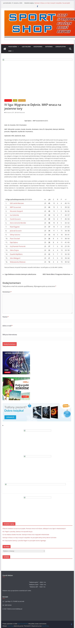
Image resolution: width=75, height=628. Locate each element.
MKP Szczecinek (15, 207)
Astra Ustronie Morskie (18, 223)
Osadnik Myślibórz (16, 254)
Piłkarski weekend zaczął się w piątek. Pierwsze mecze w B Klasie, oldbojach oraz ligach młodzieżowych (34, 528)
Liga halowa (26, 46)
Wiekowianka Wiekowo (18, 262)
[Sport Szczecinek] (5, 49)
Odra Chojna (14, 250)
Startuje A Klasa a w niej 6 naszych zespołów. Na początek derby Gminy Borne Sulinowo (52, 4)
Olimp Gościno (15, 235)
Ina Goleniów (14, 215)
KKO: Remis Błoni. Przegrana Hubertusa (56, 274)
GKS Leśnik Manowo (17, 203)
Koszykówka (38, 46)
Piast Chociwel (15, 239)
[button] (18, 46)
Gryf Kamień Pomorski (17, 246)
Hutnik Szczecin (15, 219)
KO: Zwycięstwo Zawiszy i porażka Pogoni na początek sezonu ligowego (24, 540)
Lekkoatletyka (60, 46)
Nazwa (6, 317)
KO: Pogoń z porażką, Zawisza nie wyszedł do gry (17, 531)
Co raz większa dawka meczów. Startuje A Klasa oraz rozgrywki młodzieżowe (26, 534)
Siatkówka (48, 46)
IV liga (15, 100)
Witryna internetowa (10, 335)
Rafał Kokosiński (21, 112)
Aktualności (8, 100)
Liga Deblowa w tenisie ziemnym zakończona (20, 274)
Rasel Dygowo (15, 227)
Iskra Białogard (15, 258)
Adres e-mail (7, 326)
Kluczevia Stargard (16, 211)
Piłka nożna (12, 46)
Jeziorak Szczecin (16, 231)
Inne (10, 51)
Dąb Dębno (14, 242)
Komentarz (7, 292)
